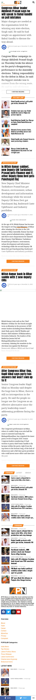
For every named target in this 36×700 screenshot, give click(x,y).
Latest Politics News (8, 652)
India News (5, 647)
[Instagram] (13, 611)
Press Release (6, 654)
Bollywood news (7, 662)
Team (3, 626)
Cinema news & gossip (9, 659)
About (3, 623)
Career (3, 628)
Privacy (3, 636)
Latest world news (7, 657)
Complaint (4, 638)
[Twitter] (8, 611)
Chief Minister (22, 227)
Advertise (4, 633)
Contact (3, 631)
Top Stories (5, 649)
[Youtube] (18, 611)
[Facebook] (3, 611)
